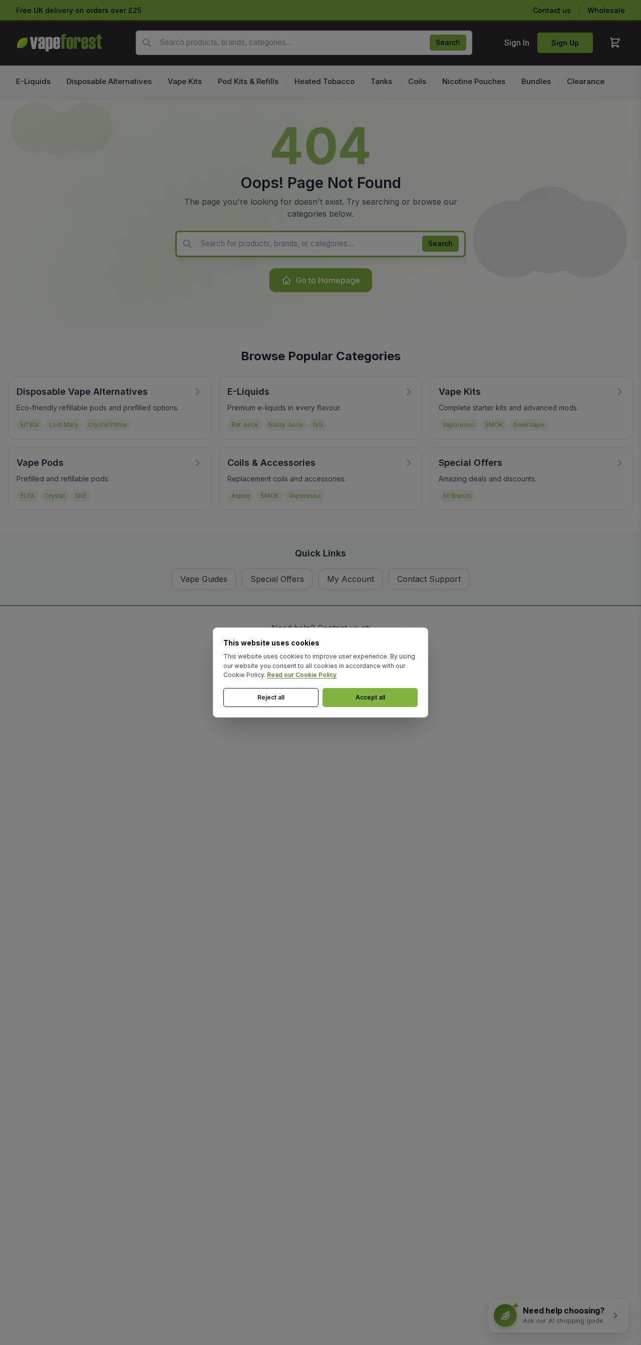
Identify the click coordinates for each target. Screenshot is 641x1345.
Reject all (270, 697)
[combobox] (304, 43)
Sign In (516, 43)
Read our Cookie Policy (302, 675)
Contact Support (429, 579)
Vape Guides (203, 579)
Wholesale (606, 10)
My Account (350, 579)
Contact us (552, 10)
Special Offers (277, 579)
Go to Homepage (327, 280)
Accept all (370, 697)
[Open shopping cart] (615, 43)
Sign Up (565, 43)
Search (448, 42)
